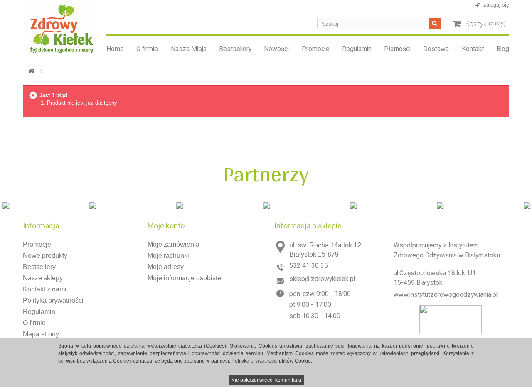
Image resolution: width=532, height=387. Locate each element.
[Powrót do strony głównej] (31, 71)
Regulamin (357, 49)
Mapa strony (41, 334)
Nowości (276, 49)
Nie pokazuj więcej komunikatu (266, 380)
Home (115, 49)
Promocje (316, 49)
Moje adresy (166, 266)
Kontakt (473, 49)
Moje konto (166, 225)
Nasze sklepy (43, 278)
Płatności (397, 49)
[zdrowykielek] (61, 27)
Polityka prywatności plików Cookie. (272, 361)
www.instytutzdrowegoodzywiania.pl (446, 295)
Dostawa (436, 49)
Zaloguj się (496, 5)
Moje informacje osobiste (184, 278)
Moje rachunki (168, 255)
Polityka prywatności (53, 300)
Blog (502, 49)
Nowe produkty (45, 255)
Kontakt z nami (44, 289)
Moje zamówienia (174, 244)
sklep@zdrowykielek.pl (322, 279)
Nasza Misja (189, 49)
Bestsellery (235, 49)
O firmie (147, 49)
